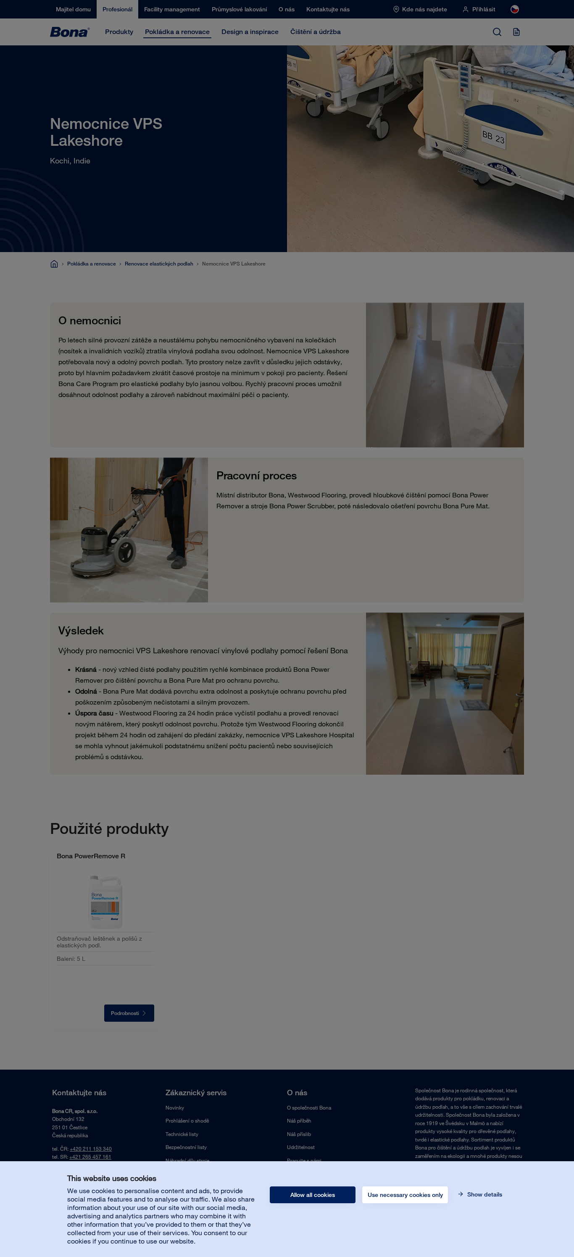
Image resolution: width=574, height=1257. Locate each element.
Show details (484, 1194)
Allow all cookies (312, 1195)
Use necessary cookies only (405, 1195)
